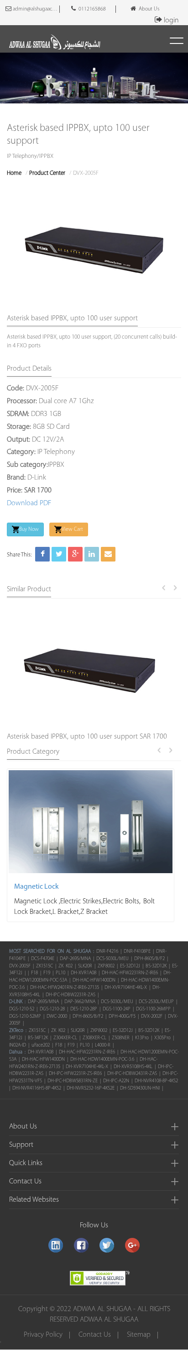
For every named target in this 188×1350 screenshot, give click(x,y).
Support (21, 1145)
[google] (132, 1245)
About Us (147, 9)
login (171, 20)
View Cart (72, 529)
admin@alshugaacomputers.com (35, 9)
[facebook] (81, 1245)
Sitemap (139, 1335)
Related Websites (34, 1200)
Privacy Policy (43, 1335)
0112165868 (91, 9)
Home (14, 173)
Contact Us (25, 1181)
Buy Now (29, 529)
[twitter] (106, 1245)
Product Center (47, 173)
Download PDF (29, 503)
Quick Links (25, 1163)
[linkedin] (55, 1245)
